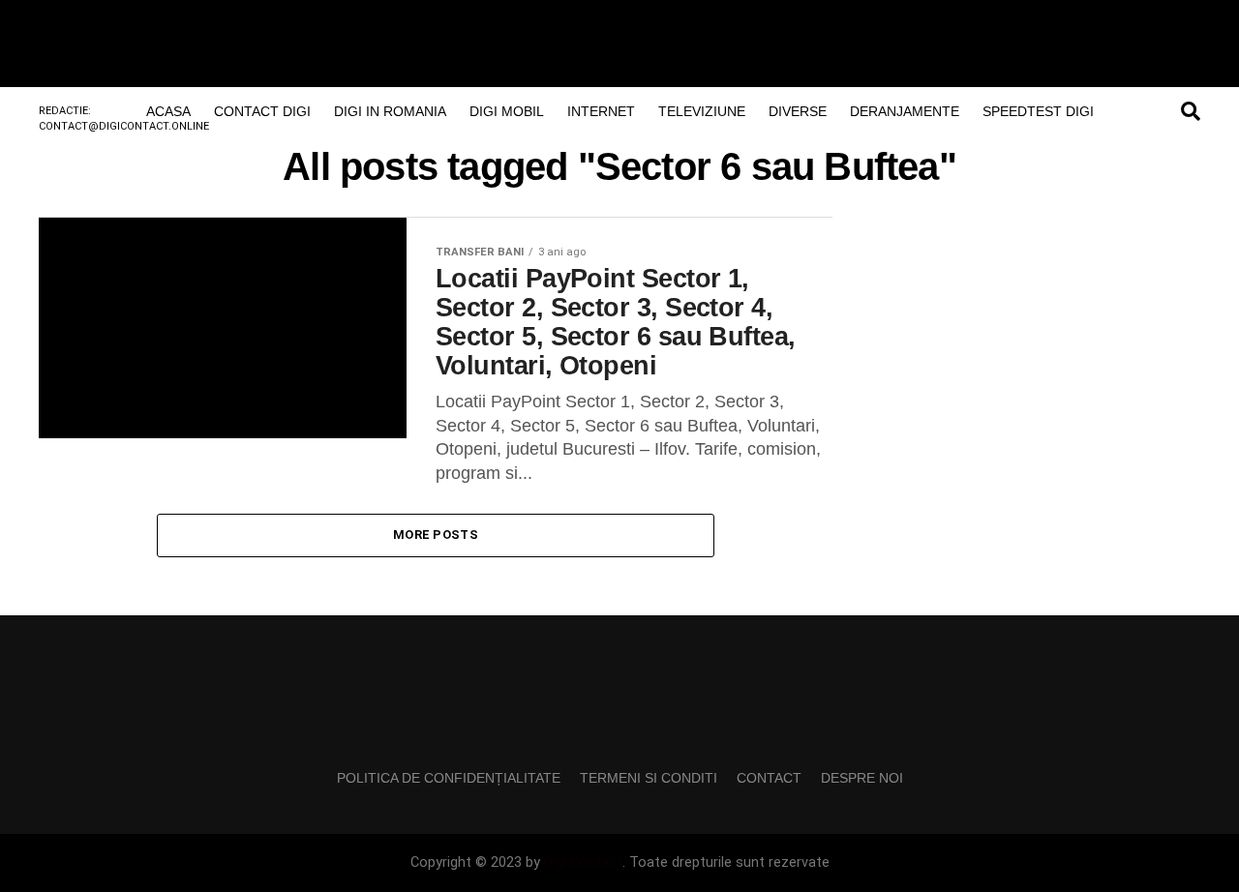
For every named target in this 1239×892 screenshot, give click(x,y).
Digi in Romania (390, 111)
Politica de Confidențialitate (448, 778)
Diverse (798, 111)
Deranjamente (904, 111)
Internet (601, 111)
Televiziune (701, 111)
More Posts (435, 534)
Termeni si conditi (648, 778)
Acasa (168, 111)
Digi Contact (583, 862)
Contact (769, 778)
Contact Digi (262, 111)
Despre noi (862, 778)
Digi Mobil (506, 111)
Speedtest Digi (1038, 111)
